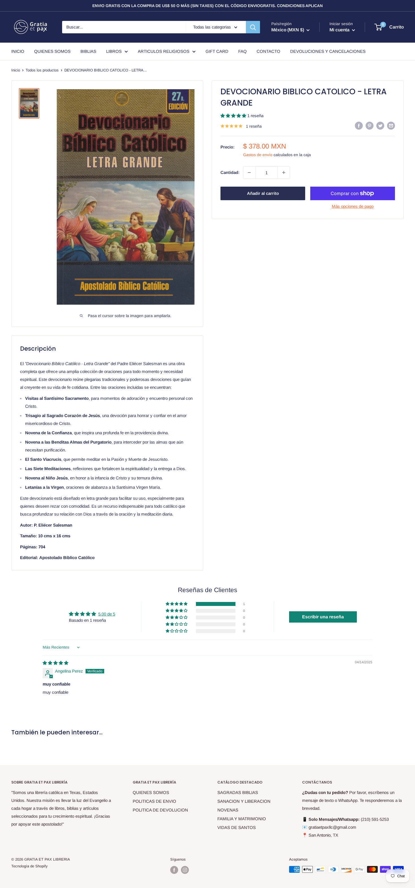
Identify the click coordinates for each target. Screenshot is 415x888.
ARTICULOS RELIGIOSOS (163, 51)
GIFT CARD (217, 51)
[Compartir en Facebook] (359, 125)
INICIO (17, 51)
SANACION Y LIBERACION (243, 801)
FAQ (242, 51)
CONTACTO (268, 51)
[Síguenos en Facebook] (174, 870)
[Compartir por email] (391, 125)
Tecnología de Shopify (29, 866)
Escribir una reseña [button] (323, 616)
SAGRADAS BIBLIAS (237, 792)
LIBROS (114, 51)
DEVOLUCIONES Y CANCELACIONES (328, 51)
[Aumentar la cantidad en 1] (284, 172)
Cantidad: (230, 172)
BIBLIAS (88, 51)
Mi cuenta (340, 29)
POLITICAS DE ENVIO (154, 801)
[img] (55, 662)
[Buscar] (253, 27)
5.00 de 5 (106, 614)
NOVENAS (227, 810)
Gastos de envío (257, 154)
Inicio (15, 70)
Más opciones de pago (353, 206)
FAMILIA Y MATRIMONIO (241, 818)
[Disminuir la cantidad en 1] (249, 172)
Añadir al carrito (263, 193)
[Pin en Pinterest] (370, 125)
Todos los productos (42, 70)
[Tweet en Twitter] (380, 125)
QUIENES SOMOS (52, 51)
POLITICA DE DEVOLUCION (160, 810)
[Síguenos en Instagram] (185, 870)
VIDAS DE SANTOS (236, 827)
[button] (233, 115)
